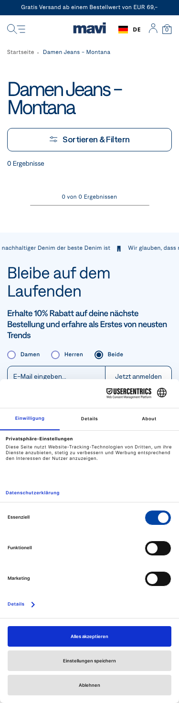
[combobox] (129, 29)
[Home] (89, 29)
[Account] (153, 29)
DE (137, 29)
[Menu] (16, 29)
